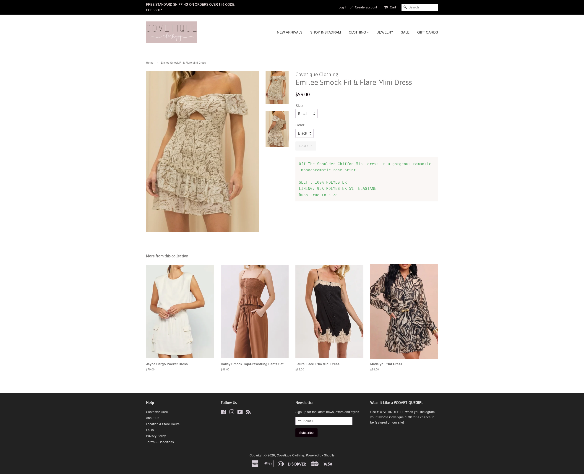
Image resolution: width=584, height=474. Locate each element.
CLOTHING (358, 32)
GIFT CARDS (427, 32)
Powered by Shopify (320, 455)
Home (150, 62)
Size (299, 105)
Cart (393, 7)
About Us (152, 417)
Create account (366, 7)
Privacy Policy (156, 436)
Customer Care (157, 411)
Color (299, 125)
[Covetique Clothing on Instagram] (231, 412)
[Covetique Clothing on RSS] (248, 412)
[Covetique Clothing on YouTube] (240, 412)
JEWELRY (385, 32)
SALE (405, 32)
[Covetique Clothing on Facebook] (223, 412)
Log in (343, 7)
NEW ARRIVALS (289, 32)
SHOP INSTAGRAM (325, 32)
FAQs (150, 429)
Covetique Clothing (290, 455)
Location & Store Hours (163, 424)
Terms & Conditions (160, 442)
